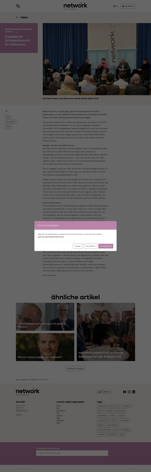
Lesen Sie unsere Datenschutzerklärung (51, 237)
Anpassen (78, 246)
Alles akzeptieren (106, 246)
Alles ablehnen (90, 246)
